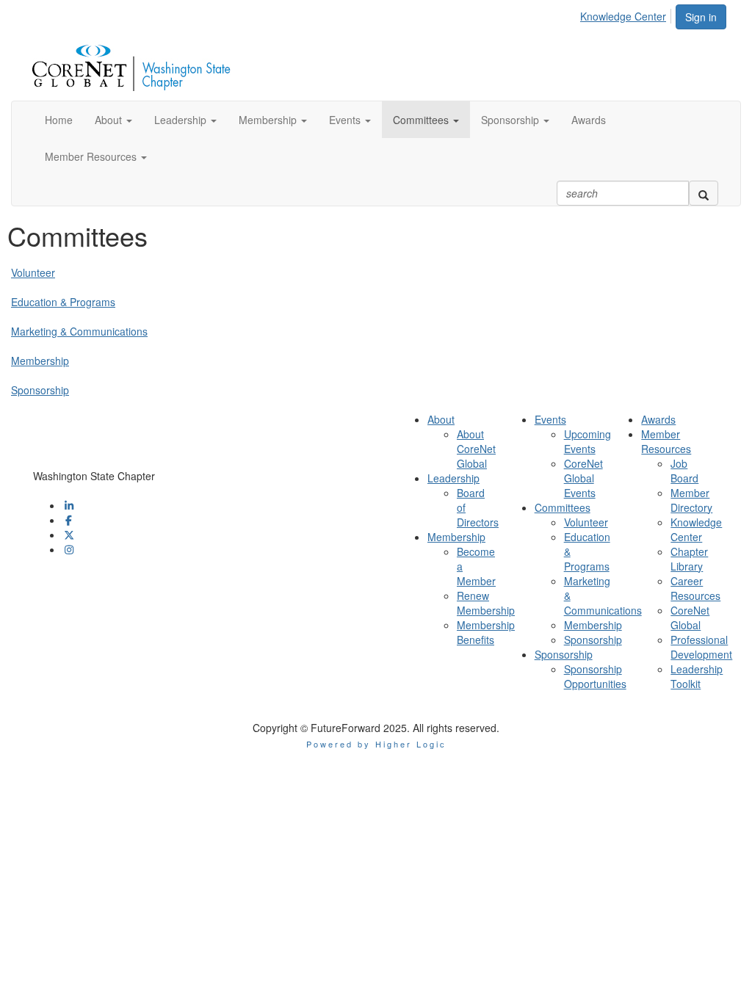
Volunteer (33, 272)
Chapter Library (689, 558)
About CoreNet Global (476, 449)
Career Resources (695, 588)
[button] (113, 119)
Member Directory (691, 500)
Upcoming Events (587, 441)
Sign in (701, 17)
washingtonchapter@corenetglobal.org (123, 490)
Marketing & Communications (79, 331)
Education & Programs (63, 301)
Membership (40, 360)
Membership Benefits (486, 632)
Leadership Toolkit (696, 676)
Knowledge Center (623, 16)
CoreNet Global (689, 617)
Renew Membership (486, 603)
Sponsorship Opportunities (595, 676)
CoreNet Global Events (583, 478)
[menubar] (627, 13)
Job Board (684, 470)
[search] (703, 193)
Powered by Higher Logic (376, 744)
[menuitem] (627, 13)
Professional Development (701, 647)
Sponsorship (40, 390)
